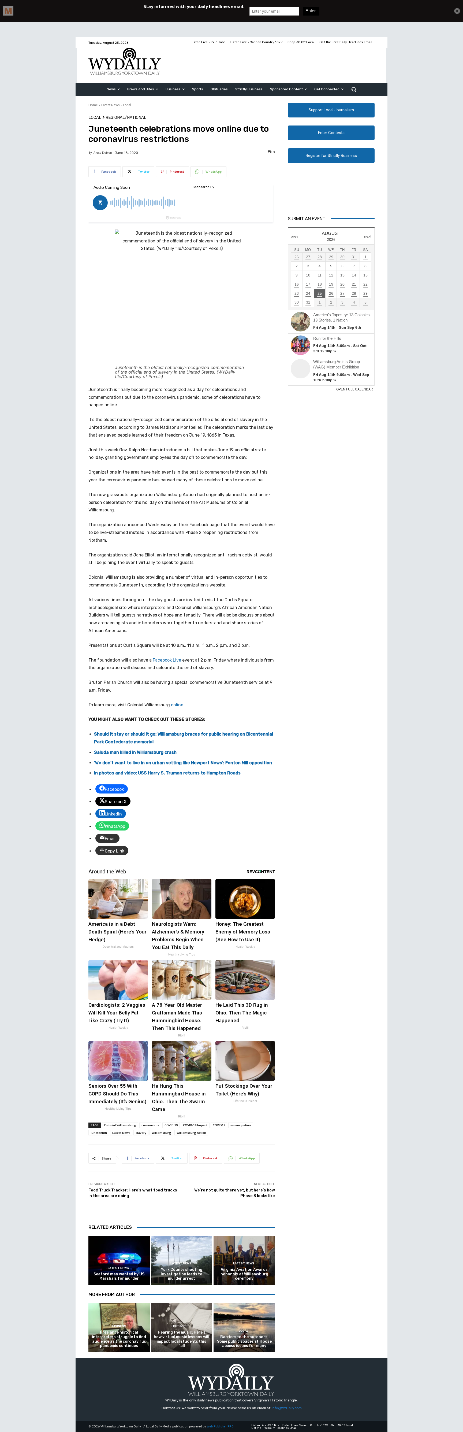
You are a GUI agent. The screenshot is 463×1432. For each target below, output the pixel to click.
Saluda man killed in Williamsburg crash (135, 752)
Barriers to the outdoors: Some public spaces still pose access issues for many (244, 1341)
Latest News (110, 105)
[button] (353, 89)
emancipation (240, 1125)
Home (93, 105)
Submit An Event (306, 218)
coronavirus (150, 1125)
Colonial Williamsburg (120, 1125)
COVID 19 (171, 1125)
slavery (141, 1133)
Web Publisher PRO (220, 1426)
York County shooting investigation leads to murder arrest (181, 1274)
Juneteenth (99, 1133)
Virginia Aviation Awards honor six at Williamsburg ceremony (244, 1274)
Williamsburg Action (191, 1133)
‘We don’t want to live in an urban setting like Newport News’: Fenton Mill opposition (183, 762)
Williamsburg (161, 1133)
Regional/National (126, 118)
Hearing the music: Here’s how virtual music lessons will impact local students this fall (181, 1339)
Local (127, 105)
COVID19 (219, 1125)
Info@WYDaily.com (287, 1408)
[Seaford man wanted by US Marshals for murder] (119, 1260)
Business (118, 1326)
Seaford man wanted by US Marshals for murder (119, 1276)
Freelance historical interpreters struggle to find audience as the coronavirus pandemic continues (119, 1339)
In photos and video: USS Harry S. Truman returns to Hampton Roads (167, 773)
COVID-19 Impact (195, 1125)
